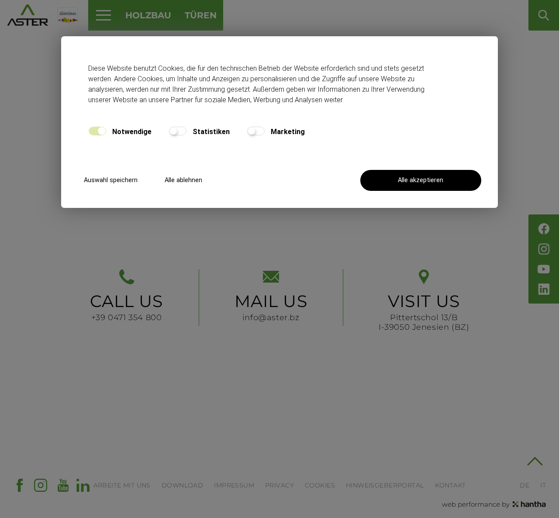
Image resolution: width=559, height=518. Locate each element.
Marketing (287, 132)
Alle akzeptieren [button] (420, 180)
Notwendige (131, 132)
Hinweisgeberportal (385, 485)
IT (543, 485)
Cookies (320, 485)
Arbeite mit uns (122, 485)
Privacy (279, 485)
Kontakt (450, 485)
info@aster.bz (271, 306)
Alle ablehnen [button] (183, 180)
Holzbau (148, 15)
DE (524, 485)
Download (182, 485)
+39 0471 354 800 (126, 306)
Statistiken (210, 132)
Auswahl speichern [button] (111, 180)
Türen (201, 15)
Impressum (234, 485)
